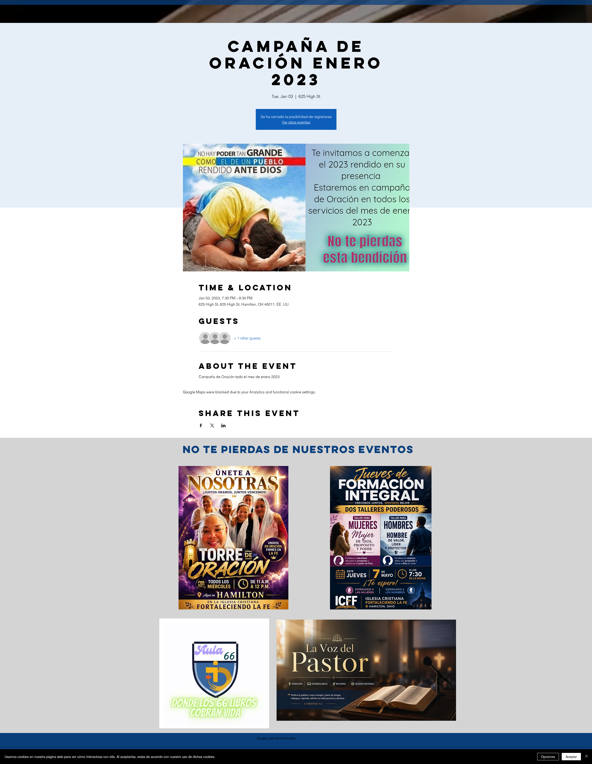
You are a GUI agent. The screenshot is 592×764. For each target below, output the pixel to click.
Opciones (548, 756)
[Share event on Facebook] (201, 425)
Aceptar (571, 756)
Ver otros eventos (296, 122)
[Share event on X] (212, 425)
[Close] (586, 756)
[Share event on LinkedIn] (223, 425)
